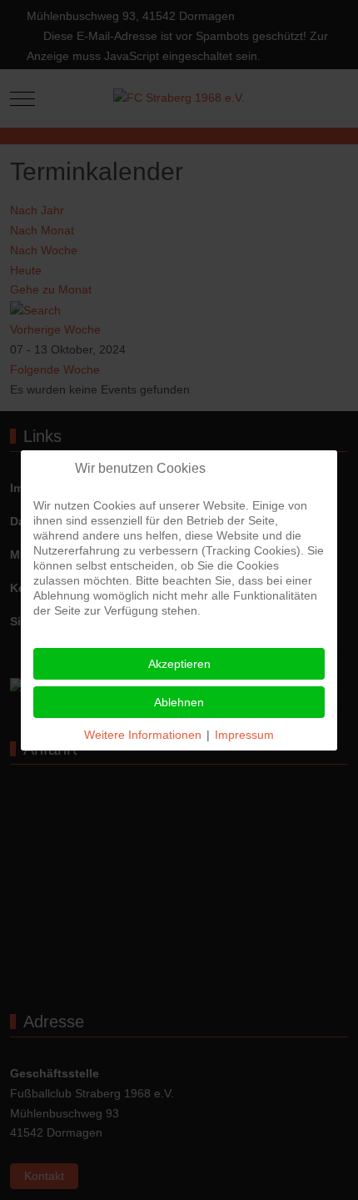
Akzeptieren (179, 663)
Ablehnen (179, 702)
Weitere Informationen (142, 734)
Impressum (244, 734)
